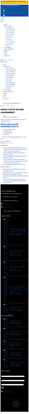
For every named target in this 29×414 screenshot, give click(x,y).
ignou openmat (10, 75)
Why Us (5, 96)
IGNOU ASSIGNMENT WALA (9, 129)
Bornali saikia (6, 176)
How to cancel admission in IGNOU (20, 172)
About (4, 95)
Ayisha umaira (6, 172)
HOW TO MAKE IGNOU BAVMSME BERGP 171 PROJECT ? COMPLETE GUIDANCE (17, 267)
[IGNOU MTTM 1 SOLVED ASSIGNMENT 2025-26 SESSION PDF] (6, 333)
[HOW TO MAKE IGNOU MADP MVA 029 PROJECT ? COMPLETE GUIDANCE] (6, 252)
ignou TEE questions (11, 73)
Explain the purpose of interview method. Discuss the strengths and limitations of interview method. (14, 181)
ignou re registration (11, 69)
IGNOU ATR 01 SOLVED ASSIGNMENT (10, 117)
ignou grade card (10, 82)
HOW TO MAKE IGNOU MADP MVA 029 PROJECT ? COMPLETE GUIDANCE (17, 252)
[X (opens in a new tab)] (3, 8)
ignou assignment (10, 71)
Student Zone (6, 66)
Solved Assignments (8, 91)
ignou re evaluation (11, 84)
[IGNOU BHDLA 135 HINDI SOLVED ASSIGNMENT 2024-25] (6, 363)
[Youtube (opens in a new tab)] (4, 15)
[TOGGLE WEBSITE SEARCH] (4, 57)
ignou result (9, 80)
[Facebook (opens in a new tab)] (4, 11)
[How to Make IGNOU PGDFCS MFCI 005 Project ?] (6, 308)
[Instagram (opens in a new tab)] (3, 13)
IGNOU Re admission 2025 (15, 174)
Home (4, 64)
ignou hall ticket (10, 77)
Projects (5, 93)
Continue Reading (5, 141)
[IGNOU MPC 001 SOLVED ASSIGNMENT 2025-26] (6, 322)
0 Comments (6, 134)
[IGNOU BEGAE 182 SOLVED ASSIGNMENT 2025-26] (6, 353)
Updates (8, 87)
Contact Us (6, 98)
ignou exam (9, 78)
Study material (7, 89)
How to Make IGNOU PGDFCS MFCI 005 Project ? (14, 164)
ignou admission (10, 68)
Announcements (10, 86)
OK (1, 3)
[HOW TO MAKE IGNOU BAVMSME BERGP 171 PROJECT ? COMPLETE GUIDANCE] (6, 268)
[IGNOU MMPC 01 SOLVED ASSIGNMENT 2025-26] (6, 344)
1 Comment (17, 365)
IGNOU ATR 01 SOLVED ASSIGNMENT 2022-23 (9, 125)
